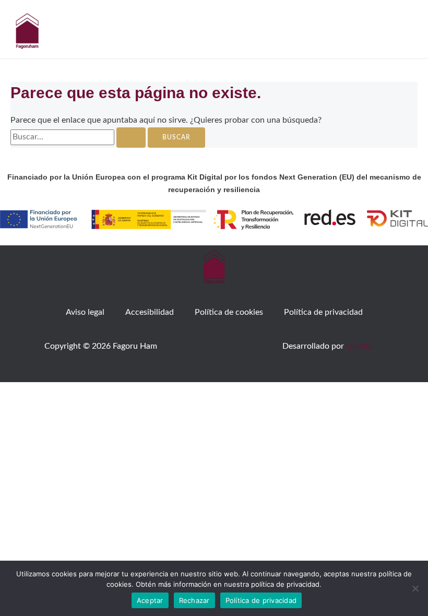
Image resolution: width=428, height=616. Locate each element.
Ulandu (359, 346)
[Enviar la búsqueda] (131, 137)
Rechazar (194, 600)
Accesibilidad (149, 312)
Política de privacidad (323, 312)
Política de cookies (229, 312)
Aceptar (150, 600)
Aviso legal (85, 312)
